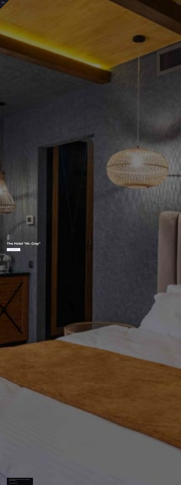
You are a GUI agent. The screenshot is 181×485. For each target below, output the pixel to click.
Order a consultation (13, 249)
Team (3, 2)
